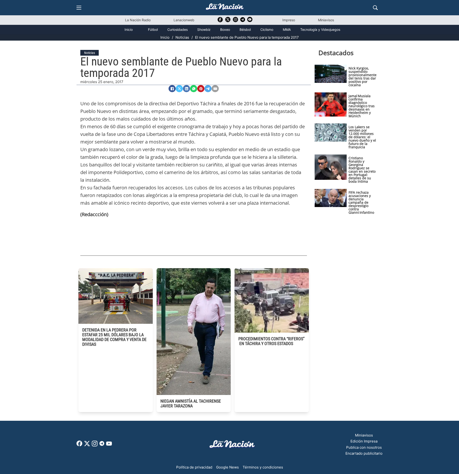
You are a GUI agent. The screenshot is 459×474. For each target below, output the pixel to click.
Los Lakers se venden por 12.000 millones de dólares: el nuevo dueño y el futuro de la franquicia (362, 137)
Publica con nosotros (364, 447)
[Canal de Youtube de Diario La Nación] (250, 21)
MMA (287, 29)
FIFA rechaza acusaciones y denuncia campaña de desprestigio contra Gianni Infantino (361, 202)
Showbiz (204, 29)
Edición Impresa (363, 441)
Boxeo (225, 29)
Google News (227, 467)
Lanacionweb (184, 20)
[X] (179, 88)
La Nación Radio (138, 20)
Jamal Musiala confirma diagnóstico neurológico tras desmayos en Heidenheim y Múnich (362, 106)
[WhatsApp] (193, 88)
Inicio (129, 29)
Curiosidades (177, 29)
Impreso (288, 20)
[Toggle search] (375, 7)
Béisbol (245, 29)
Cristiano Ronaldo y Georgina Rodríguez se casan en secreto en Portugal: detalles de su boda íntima (362, 170)
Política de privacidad (194, 467)
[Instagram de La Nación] (235, 21)
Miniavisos (326, 20)
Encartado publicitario (363, 453)
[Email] (215, 88)
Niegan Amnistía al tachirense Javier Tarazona (190, 403)
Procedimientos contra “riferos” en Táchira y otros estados (271, 341)
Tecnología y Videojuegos (320, 29)
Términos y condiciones (263, 467)
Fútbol (153, 29)
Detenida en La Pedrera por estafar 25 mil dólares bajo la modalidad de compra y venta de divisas (114, 337)
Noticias (182, 37)
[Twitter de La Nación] (228, 21)
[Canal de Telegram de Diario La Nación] (242, 21)
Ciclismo (266, 29)
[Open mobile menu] (78, 8)
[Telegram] (208, 88)
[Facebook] (172, 88)
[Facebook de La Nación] (79, 445)
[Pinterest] (200, 88)
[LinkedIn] (186, 88)
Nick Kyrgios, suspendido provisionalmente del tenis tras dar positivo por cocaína (363, 76)
